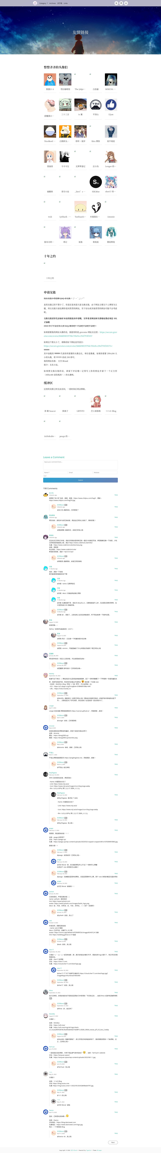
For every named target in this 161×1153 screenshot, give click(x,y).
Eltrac (51, 990)
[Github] (121, 3)
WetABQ (52, 1014)
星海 (50, 620)
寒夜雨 (51, 535)
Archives (52, 3)
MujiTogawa (53, 773)
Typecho (88, 1150)
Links (66, 3)
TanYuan (52, 1047)
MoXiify (51, 674)
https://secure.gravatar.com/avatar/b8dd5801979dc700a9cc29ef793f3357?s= (78, 345)
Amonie (51, 726)
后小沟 (51, 493)
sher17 (51, 950)
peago (51, 828)
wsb (50, 921)
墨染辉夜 (52, 515)
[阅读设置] (126, 3)
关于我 (59, 3)
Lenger (51, 706)
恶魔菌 (51, 654)
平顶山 (51, 753)
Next (113, 1142)
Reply (116, 495)
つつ (50, 1072)
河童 (50, 567)
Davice (51, 1110)
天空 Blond (74, 1150)
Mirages (99, 1150)
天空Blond (60, 505)
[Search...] (116, 3)
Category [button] (43, 3)
